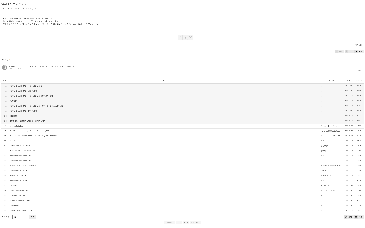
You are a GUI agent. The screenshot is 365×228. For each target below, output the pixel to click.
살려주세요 (325, 185)
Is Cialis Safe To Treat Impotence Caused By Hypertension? (33, 135)
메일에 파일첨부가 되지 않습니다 (23, 165)
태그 (360, 217)
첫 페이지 (170, 222)
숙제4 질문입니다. (17, 180)
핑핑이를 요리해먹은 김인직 (331, 165)
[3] (37, 150)
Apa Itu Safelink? (16, 126)
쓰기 (350, 217)
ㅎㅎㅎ (323, 155)
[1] (17, 140)
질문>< (13, 140)
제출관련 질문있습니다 (19, 200)
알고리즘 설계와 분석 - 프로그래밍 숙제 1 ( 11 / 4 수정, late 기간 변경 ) (37, 106)
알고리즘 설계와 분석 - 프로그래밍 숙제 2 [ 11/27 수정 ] (31, 96)
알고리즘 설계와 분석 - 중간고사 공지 (24, 111)
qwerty (323, 150)
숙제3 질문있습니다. (14, 4)
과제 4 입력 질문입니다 (19, 145)
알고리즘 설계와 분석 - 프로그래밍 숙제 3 (26, 86)
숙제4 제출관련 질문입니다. (20, 155)
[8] (26, 180)
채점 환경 (14, 185)
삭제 (350, 51)
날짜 (348, 80)
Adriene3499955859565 (330, 131)
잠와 (322, 195)
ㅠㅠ (322, 160)
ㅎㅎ (322, 140)
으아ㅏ (323, 200)
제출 (322, 205)
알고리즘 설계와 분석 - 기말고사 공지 (24, 91)
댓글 (360, 70)
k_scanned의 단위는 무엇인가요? (23, 150)
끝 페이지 (194, 222)
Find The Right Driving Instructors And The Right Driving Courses (35, 131)
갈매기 (323, 170)
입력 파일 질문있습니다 (19, 195)
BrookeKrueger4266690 (330, 136)
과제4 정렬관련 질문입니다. (20, 160)
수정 (340, 51)
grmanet (12, 66)
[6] (25, 175)
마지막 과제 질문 (16, 175)
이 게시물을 (357, 45)
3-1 (322, 210)
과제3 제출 (14, 205)
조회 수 (359, 80)
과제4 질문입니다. (17, 170)
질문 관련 (14, 101)
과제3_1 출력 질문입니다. (20, 210)
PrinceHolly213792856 (330, 126)
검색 (32, 217)
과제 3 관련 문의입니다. (19, 190)
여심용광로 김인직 (328, 190)
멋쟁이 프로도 (326, 175)
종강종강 (324, 145)
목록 (360, 51)
